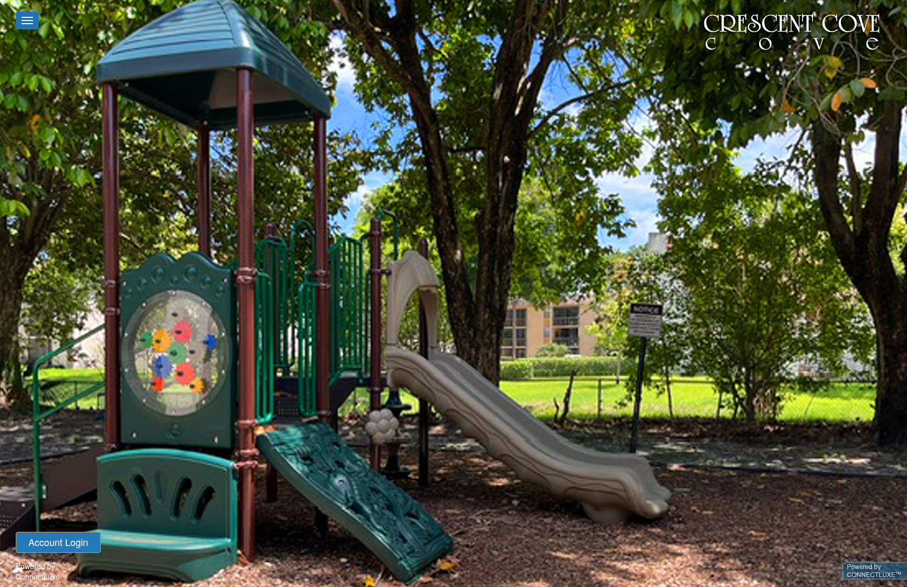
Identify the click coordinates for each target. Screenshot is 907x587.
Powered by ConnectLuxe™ (41, 571)
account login (58, 542)
